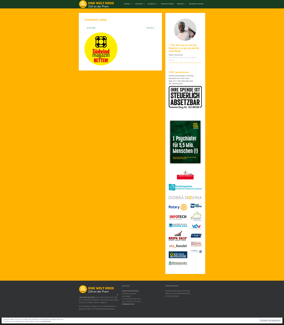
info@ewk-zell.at (128, 304)
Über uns (180, 4)
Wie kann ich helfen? (196, 4)
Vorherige (91, 28)
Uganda (127, 4)
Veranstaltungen (167, 4)
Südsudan (139, 4)
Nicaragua (152, 4)
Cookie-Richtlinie (46, 321)
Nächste (149, 28)
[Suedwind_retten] (100, 48)
